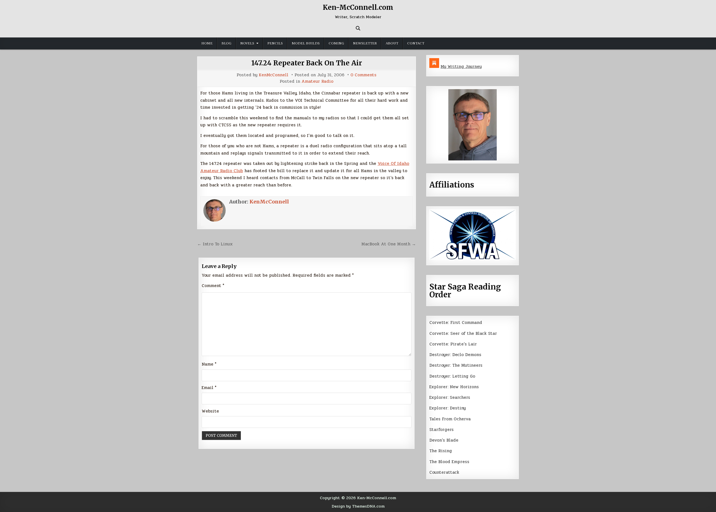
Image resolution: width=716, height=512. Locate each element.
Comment (213, 285)
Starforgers (441, 429)
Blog (226, 43)
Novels (247, 43)
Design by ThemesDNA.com (358, 506)
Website (210, 411)
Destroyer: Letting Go (452, 376)
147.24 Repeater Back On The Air (306, 63)
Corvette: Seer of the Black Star (463, 333)
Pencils (275, 43)
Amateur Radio (317, 81)
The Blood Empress (449, 461)
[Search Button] (358, 28)
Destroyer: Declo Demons (455, 354)
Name (209, 364)
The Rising (440, 450)
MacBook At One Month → (388, 244)
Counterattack (444, 472)
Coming (336, 43)
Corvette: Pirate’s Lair (453, 344)
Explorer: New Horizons (454, 386)
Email (209, 387)
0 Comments (363, 75)
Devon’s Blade (443, 440)
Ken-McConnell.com (358, 7)
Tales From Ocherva (450, 419)
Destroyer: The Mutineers (455, 365)
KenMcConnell (273, 75)
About (392, 43)
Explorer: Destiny (447, 408)
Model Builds (306, 43)
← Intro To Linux (215, 244)
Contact (415, 43)
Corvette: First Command (455, 322)
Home (207, 43)
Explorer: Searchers (449, 397)
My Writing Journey (461, 66)
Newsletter (365, 43)
